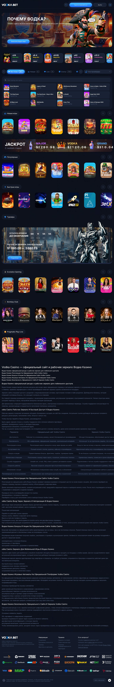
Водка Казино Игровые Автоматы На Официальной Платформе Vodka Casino (29, 378)
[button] (4, 72)
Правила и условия (64, 640)
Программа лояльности (46, 642)
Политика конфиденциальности (64, 645)
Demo (7, 135)
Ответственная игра (64, 642)
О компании (42, 640)
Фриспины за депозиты (45, 647)
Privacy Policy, (107, 645)
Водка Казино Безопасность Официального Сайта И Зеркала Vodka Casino (28, 380)
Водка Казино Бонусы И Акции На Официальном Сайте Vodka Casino (26, 375)
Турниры (41, 644)
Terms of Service (83, 647)
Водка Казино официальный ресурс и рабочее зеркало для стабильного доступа (30, 371)
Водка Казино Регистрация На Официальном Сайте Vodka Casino (24, 373)
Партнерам (61, 648)
